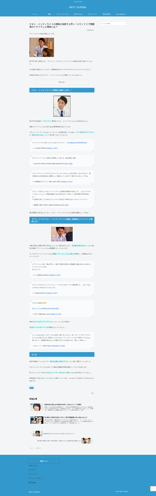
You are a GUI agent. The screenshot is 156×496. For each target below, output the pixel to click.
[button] (125, 23)
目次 (60, 82)
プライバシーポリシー (36, 478)
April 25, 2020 (63, 205)
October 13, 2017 (52, 148)
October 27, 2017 (51, 293)
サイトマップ (33, 474)
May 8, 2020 (68, 163)
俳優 (32, 388)
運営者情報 (32, 482)
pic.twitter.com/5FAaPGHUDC (77, 142)
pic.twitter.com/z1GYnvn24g (50, 308)
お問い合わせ (33, 465)
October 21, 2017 (66, 181)
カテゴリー (32, 470)
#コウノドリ (36, 269)
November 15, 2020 (58, 346)
